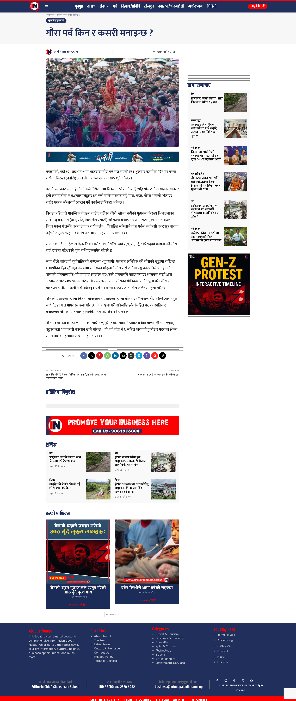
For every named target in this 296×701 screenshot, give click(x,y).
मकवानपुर (196, 120)
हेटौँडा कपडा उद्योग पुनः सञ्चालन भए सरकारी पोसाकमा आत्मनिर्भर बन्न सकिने (132, 461)
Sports (160, 654)
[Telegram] (138, 355)
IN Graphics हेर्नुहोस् (78, 605)
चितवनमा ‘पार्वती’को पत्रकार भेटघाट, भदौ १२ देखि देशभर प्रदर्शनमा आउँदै (206, 156)
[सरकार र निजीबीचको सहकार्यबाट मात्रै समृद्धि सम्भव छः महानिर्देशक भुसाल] (235, 128)
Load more (111, 614)
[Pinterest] (99, 355)
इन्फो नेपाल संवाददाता (65, 51)
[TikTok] (234, 680)
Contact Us (101, 652)
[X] (91, 355)
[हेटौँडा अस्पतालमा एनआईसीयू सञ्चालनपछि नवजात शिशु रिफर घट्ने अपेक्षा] (163, 489)
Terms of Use (226, 635)
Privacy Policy (103, 656)
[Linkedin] (115, 355)
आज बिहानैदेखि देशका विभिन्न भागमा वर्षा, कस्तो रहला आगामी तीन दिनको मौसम (76, 376)
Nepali (221, 656)
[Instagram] (225, 680)
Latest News (102, 644)
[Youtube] (251, 680)
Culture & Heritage (107, 648)
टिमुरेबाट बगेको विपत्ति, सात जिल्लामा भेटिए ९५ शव (65, 459)
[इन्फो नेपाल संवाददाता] (49, 52)
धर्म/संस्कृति (50, 14)
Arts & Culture (166, 646)
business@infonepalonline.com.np (179, 687)
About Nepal (102, 636)
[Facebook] (83, 355)
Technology (163, 650)
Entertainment (165, 658)
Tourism (99, 640)
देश (50, 453)
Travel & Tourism (167, 634)
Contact (222, 651)
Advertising (225, 640)
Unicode (222, 662)
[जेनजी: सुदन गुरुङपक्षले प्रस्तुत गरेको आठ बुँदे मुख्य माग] (78, 552)
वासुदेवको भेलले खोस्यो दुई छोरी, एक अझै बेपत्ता (64, 486)
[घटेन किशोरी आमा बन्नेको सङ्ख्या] (147, 552)
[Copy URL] (162, 355)
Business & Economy (170, 638)
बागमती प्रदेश (197, 173)
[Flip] (154, 355)
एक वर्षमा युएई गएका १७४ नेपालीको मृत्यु (158, 374)
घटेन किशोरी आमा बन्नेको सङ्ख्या (147, 587)
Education (162, 642)
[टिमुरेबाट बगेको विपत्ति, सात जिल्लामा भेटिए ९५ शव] (98, 462)
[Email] (123, 355)
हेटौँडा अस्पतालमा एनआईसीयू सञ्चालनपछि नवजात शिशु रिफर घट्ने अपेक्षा (132, 488)
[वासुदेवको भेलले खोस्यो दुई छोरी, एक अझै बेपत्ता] (98, 489)
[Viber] (146, 355)
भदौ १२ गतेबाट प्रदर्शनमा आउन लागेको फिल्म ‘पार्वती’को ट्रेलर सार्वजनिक (206, 237)
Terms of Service (105, 661)
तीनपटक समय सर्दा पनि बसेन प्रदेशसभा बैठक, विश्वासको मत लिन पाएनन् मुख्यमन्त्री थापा (205, 184)
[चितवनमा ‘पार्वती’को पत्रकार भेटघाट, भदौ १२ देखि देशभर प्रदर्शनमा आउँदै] (235, 155)
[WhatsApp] (107, 355)
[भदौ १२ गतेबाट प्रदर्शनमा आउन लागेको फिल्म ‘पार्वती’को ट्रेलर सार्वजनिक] (235, 236)
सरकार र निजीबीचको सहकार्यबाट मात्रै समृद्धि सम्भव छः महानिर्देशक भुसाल (204, 130)
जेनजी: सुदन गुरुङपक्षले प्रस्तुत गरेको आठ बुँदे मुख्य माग (78, 590)
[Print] (131, 355)
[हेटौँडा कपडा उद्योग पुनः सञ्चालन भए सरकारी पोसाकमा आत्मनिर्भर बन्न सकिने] (163, 462)
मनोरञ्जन (195, 147)
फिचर (52, 480)
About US (224, 645)
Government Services (170, 663)
